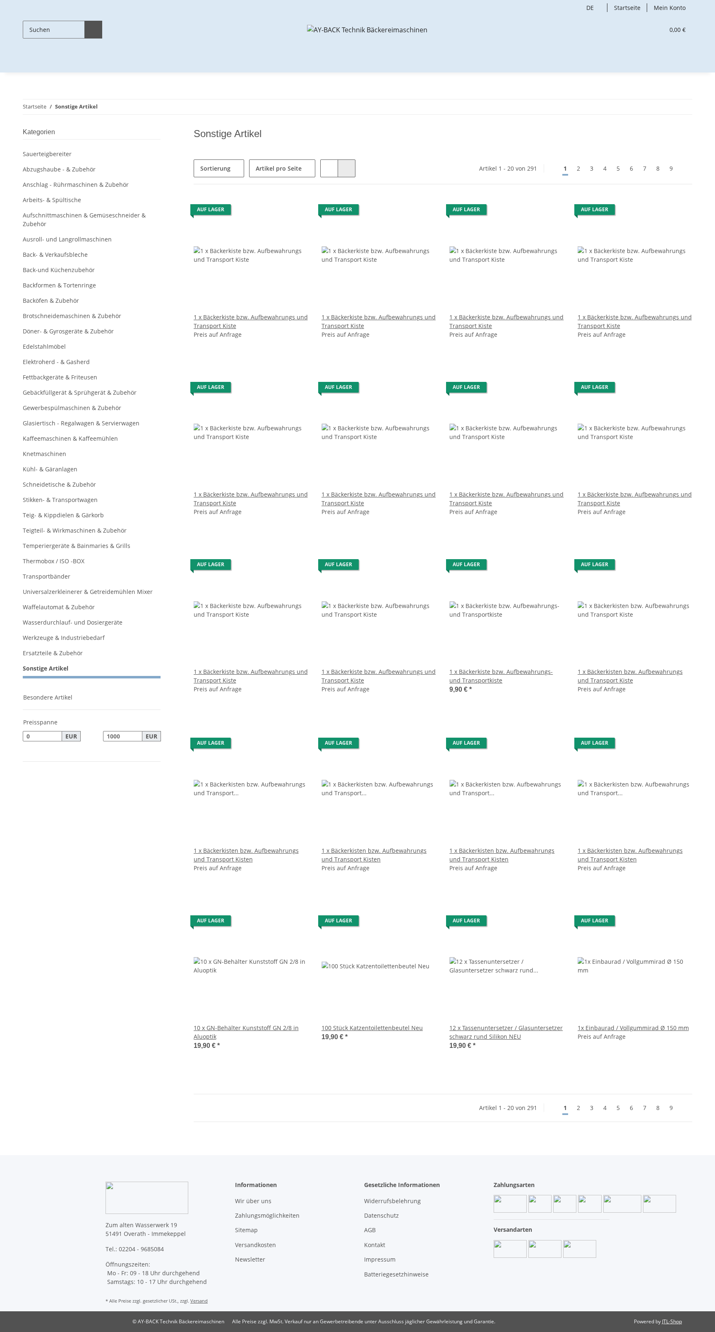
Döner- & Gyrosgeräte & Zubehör (68, 331)
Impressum (380, 1259)
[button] (641, 29)
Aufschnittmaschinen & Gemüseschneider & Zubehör (84, 219)
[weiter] (685, 169)
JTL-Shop (672, 1321)
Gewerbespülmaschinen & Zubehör (72, 408)
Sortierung (215, 168)
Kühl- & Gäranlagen (50, 469)
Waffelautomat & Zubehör (59, 607)
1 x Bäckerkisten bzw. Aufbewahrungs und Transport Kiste (630, 676)
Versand (199, 1301)
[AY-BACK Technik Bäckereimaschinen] (367, 29)
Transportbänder (46, 576)
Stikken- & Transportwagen (60, 500)
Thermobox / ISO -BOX (53, 561)
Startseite (627, 8)
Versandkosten (255, 1245)
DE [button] (590, 8)
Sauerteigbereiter (47, 154)
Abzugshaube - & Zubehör (59, 169)
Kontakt (374, 1245)
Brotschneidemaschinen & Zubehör (72, 316)
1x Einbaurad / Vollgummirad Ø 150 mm (633, 1028)
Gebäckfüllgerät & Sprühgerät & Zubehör (80, 392)
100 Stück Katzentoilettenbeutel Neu (372, 1028)
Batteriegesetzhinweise (396, 1274)
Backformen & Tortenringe (59, 285)
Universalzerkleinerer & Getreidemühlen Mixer (88, 592)
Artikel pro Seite (279, 168)
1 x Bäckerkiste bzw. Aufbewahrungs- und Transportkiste (501, 676)
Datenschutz (381, 1215)
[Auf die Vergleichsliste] (294, 212)
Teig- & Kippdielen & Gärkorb (63, 515)
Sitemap (246, 1230)
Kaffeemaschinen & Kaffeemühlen (70, 438)
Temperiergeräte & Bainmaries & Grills (76, 546)
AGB (370, 1230)
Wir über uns (253, 1201)
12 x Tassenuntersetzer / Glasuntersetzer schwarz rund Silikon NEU (506, 1032)
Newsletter (250, 1259)
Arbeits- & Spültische (52, 200)
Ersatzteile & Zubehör (53, 653)
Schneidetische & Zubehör (59, 484)
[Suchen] (93, 30)
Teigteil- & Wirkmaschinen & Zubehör (75, 530)
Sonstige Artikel (45, 668)
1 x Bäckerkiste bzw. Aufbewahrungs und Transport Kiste (251, 321)
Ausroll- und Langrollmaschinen (67, 239)
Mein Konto (670, 8)
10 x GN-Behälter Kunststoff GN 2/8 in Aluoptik (246, 1032)
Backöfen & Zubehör (51, 300)
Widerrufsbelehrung (392, 1201)
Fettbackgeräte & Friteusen (60, 377)
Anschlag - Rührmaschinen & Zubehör (76, 184)
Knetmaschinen (44, 454)
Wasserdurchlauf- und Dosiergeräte (72, 622)
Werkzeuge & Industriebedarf (64, 638)
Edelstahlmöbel (44, 346)
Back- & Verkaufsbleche (55, 254)
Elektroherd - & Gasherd (56, 362)
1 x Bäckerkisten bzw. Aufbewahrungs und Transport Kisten (246, 855)
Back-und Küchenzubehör (59, 270)
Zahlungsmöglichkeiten (267, 1215)
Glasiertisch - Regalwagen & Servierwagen (81, 423)
